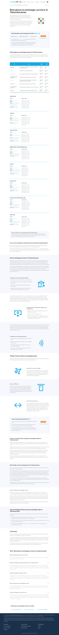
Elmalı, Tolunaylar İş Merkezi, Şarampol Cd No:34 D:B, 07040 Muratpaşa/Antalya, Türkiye (15, 138)
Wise (29, 419)
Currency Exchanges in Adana (29, 609)
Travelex (11, 80)
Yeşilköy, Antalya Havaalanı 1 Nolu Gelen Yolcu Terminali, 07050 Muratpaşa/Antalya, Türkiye (15, 171)
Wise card (37, 33)
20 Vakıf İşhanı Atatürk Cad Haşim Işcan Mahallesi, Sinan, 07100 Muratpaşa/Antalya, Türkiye (15, 222)
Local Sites (5, 629)
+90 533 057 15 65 (14, 117)
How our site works (7, 627)
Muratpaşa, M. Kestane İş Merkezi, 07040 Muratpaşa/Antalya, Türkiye (15, 120)
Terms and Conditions (7, 626)
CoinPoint (11, 70)
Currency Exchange (24, 624)
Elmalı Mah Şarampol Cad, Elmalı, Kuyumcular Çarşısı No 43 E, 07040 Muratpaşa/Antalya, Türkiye (15, 205)
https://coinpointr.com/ (16, 118)
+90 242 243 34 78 (14, 218)
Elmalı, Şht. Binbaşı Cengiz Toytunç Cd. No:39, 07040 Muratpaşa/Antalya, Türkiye (15, 188)
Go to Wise (43, 421)
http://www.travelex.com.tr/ (16, 169)
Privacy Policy (6, 624)
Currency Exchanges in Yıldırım (16, 609)
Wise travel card (21, 39)
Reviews (39, 626)
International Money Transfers (26, 626)
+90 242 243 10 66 (14, 201)
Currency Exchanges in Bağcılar (42, 609)
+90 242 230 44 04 (14, 100)
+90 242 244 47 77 (14, 134)
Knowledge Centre (41, 624)
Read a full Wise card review (43, 38)
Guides (39, 627)
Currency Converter (24, 627)
